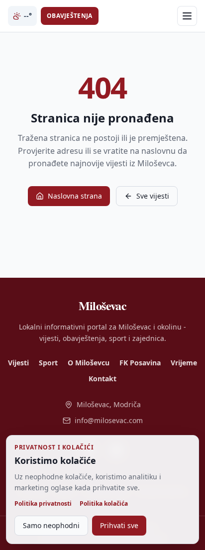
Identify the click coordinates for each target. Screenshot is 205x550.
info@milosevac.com (109, 420)
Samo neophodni (51, 525)
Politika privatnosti (43, 504)
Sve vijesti (152, 196)
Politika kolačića (104, 504)
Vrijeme (184, 362)
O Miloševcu (88, 362)
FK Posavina (140, 362)
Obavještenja (70, 15)
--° (28, 15)
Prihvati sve (119, 525)
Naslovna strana (75, 196)
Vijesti (18, 362)
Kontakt (102, 378)
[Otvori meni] (187, 16)
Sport (48, 362)
